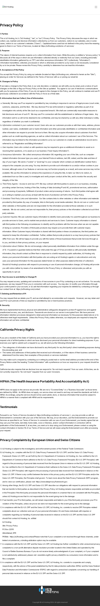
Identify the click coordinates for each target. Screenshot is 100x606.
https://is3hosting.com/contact (28, 289)
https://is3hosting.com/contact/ (22, 537)
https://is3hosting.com (60, 74)
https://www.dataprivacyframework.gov (51, 482)
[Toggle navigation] (96, 7)
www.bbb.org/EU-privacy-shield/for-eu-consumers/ (58, 555)
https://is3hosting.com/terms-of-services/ (57, 46)
